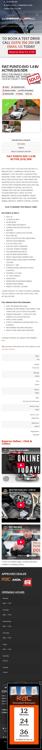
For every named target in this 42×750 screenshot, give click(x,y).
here (3, 340)
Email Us (15, 46)
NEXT (27, 94)
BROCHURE (9, 94)
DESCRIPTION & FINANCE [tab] (21, 140)
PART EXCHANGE (26, 90)
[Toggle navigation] (37, 14)
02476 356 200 (11, 2)
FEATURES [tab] (21, 144)
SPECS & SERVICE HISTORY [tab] (21, 151)
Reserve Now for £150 (21, 52)
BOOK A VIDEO (10, 90)
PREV (7, 87)
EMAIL (20, 94)
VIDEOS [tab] (21, 148)
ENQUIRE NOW (19, 87)
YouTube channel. (8, 349)
